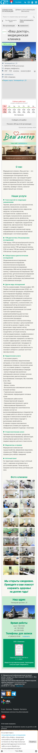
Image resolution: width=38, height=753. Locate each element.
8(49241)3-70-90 (9, 66)
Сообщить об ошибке (19, 120)
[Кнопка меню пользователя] (32, 2)
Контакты (23, 709)
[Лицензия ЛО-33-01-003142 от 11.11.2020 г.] (19, 655)
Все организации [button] (9, 26)
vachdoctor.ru (8, 74)
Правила (16, 709)
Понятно (32, 742)
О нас (3, 709)
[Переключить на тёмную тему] (25, 2)
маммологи (8, 73)
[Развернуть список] (35, 71)
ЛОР (5, 71)
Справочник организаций (7, 10)
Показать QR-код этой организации (19, 124)
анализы (16, 71)
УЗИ (10, 71)
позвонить (26, 636)
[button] (23, 26)
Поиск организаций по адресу (26, 21)
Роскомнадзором (20, 682)
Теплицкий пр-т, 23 (10, 63)
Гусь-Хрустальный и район (11, 21)
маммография (26, 71)
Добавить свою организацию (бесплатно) (25, 10)
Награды (9, 709)
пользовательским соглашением (13, 735)
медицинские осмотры (22, 73)
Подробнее (19, 686)
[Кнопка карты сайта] (36, 2)
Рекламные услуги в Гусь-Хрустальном (14, 712)
